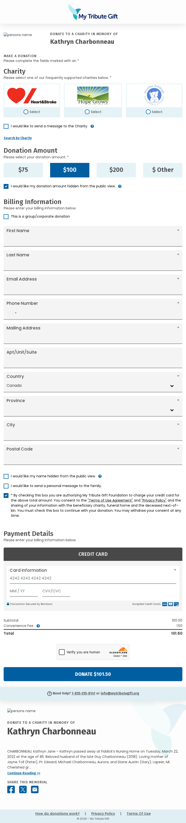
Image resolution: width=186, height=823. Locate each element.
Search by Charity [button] (18, 138)
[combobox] (12, 313)
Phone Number (22, 303)
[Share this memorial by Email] (34, 789)
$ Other (162, 170)
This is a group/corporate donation (40, 216)
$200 (116, 170)
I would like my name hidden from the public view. (53, 476)
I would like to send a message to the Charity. (49, 126)
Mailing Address (23, 328)
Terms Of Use (139, 813)
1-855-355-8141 (83, 693)
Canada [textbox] (14, 385)
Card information (28, 570)
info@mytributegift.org (120, 693)
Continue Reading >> (23, 773)
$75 (23, 170)
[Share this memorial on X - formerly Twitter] (22, 789)
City (11, 425)
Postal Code (20, 449)
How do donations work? (57, 813)
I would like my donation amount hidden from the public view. (63, 186)
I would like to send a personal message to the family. (56, 485)
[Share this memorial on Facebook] (11, 789)
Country (15, 376)
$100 (70, 170)
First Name (18, 231)
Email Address (22, 279)
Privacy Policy (103, 813)
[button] (92, 128)
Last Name (18, 255)
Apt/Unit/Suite (22, 352)
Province (16, 401)
